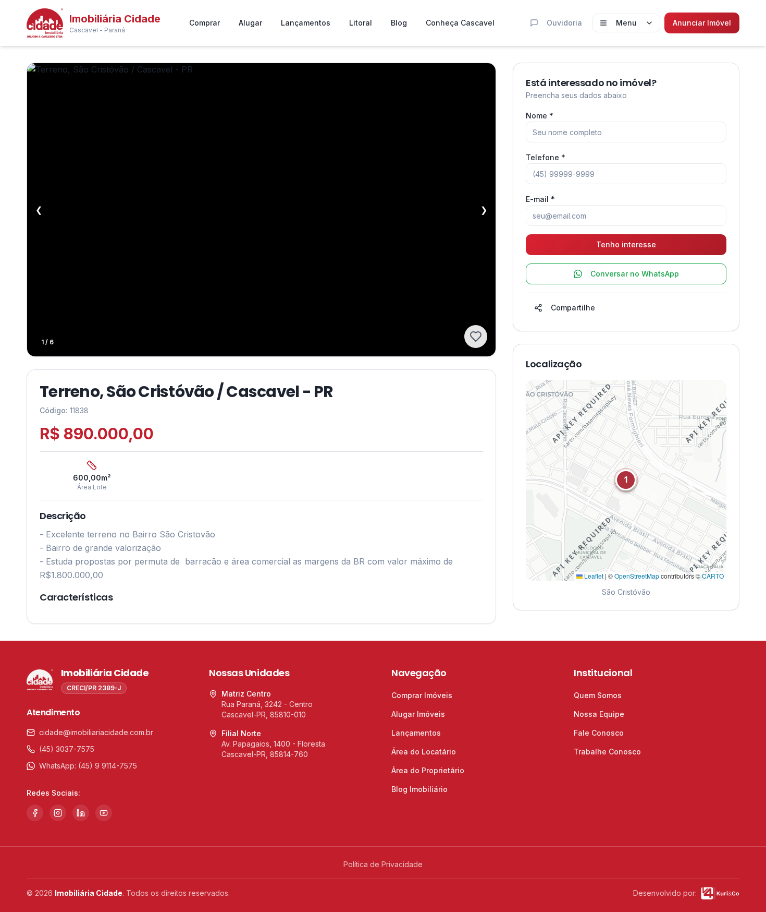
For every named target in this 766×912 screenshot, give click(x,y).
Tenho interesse (626, 244)
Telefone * (545, 157)
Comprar (204, 22)
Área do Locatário (423, 751)
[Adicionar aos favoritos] (475, 336)
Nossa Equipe (599, 714)
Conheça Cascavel (460, 22)
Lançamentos (305, 22)
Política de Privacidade (383, 864)
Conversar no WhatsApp (634, 273)
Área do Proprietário (427, 770)
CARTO (713, 575)
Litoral (360, 22)
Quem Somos (598, 695)
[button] (625, 480)
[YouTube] (103, 813)
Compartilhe (573, 307)
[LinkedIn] (80, 813)
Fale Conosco (599, 732)
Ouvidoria (564, 22)
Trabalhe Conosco (607, 751)
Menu (626, 22)
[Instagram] (58, 813)
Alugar (250, 22)
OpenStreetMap (636, 575)
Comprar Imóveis (421, 695)
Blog (399, 22)
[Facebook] (35, 813)
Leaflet (593, 575)
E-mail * (540, 199)
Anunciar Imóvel (702, 22)
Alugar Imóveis (418, 714)
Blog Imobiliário (419, 789)
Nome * (539, 115)
